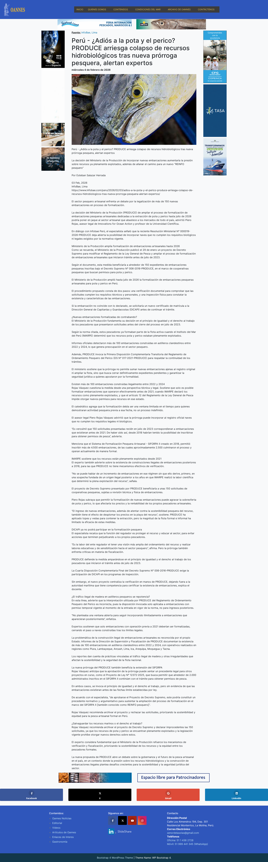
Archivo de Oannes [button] (179, 9)
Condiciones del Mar (148, 9)
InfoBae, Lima (89, 32)
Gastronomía (59, 841)
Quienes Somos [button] (97, 9)
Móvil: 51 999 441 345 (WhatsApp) (187, 844)
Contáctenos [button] (206, 9)
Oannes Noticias (61, 818)
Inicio (79, 9)
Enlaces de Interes (63, 837)
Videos (56, 827)
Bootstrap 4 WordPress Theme (115, 857)
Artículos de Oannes (64, 832)
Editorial (57, 823)
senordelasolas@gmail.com (183, 832)
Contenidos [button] (120, 9)
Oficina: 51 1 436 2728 (180, 840)
